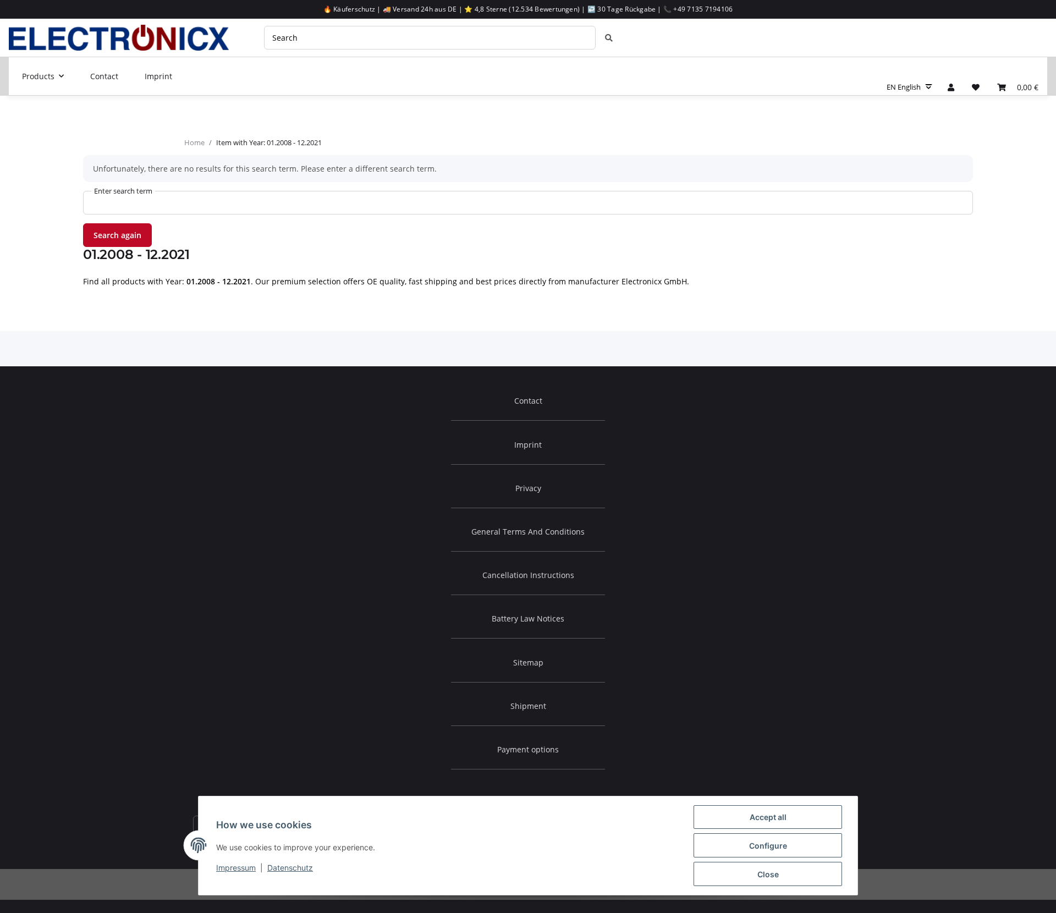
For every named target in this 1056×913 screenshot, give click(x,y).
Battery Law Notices (528, 618)
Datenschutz (290, 867)
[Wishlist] (975, 87)
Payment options (528, 749)
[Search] (609, 38)
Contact (104, 76)
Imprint (158, 76)
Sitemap (528, 662)
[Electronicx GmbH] (119, 37)
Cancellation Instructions (528, 575)
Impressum (236, 867)
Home (194, 142)
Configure (768, 845)
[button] (951, 87)
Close (768, 874)
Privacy (528, 488)
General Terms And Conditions (528, 531)
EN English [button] (904, 87)
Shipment (528, 706)
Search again (117, 235)
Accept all (768, 817)
